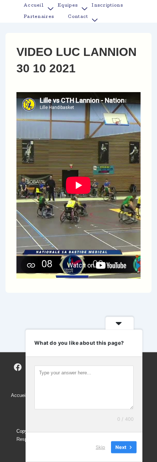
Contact (78, 17)
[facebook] (18, 367)
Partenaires (39, 17)
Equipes (68, 6)
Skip (100, 447)
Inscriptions (107, 6)
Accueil (34, 6)
